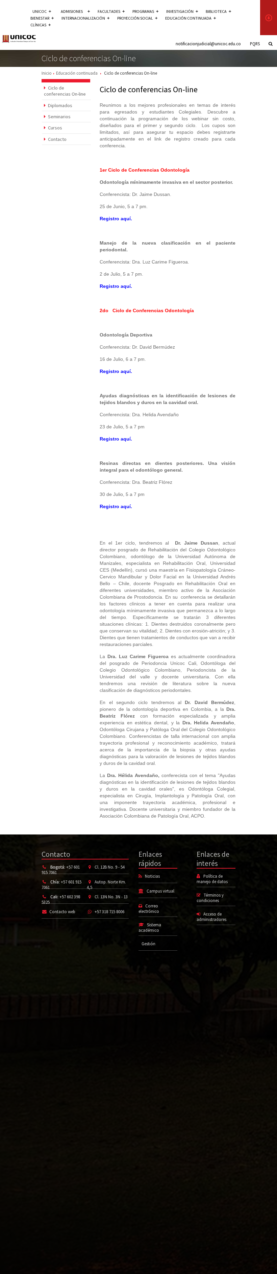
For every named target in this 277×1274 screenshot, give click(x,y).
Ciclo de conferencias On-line (65, 91)
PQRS (255, 43)
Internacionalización (83, 18)
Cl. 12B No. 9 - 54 (110, 867)
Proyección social (135, 18)
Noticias (152, 876)
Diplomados (59, 105)
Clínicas (38, 24)
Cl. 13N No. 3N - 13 (111, 896)
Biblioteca (216, 11)
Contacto (57, 139)
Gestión (148, 943)
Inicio (47, 73)
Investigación (180, 11)
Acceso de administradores (211, 916)
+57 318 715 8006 (109, 911)
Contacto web (62, 911)
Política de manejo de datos (212, 878)
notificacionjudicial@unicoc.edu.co (208, 43)
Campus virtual (160, 891)
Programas (143, 11)
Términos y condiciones (210, 897)
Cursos (54, 128)
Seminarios (59, 117)
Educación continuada (188, 18)
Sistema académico (149, 927)
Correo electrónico (148, 908)
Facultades (109, 11)
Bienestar (39, 18)
